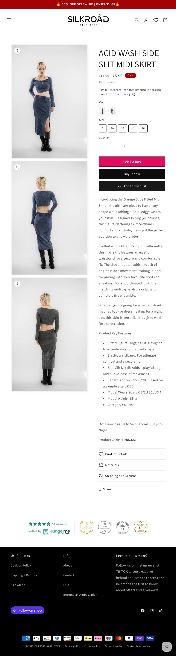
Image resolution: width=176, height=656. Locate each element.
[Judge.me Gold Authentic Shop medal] (87, 527)
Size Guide (18, 585)
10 (112, 127)
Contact (68, 575)
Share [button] (107, 489)
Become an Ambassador (80, 595)
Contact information (138, 646)
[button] (9, 20)
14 (133, 127)
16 (143, 127)
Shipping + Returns (24, 575)
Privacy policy (92, 646)
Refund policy (72, 646)
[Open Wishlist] (156, 20)
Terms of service (114, 646)
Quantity (104, 138)
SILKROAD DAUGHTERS (48, 646)
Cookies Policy (21, 565)
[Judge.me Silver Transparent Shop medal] (105, 527)
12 (122, 127)
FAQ (66, 585)
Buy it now (132, 174)
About (67, 565)
